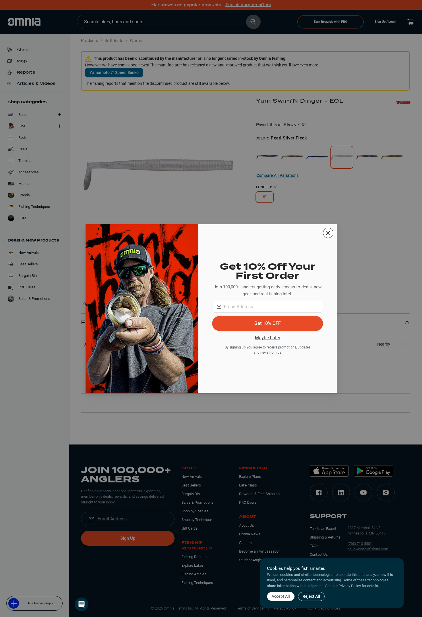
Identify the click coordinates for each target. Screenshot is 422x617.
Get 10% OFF (267, 323)
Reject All (311, 596)
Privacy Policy (349, 586)
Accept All (281, 596)
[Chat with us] (81, 604)
